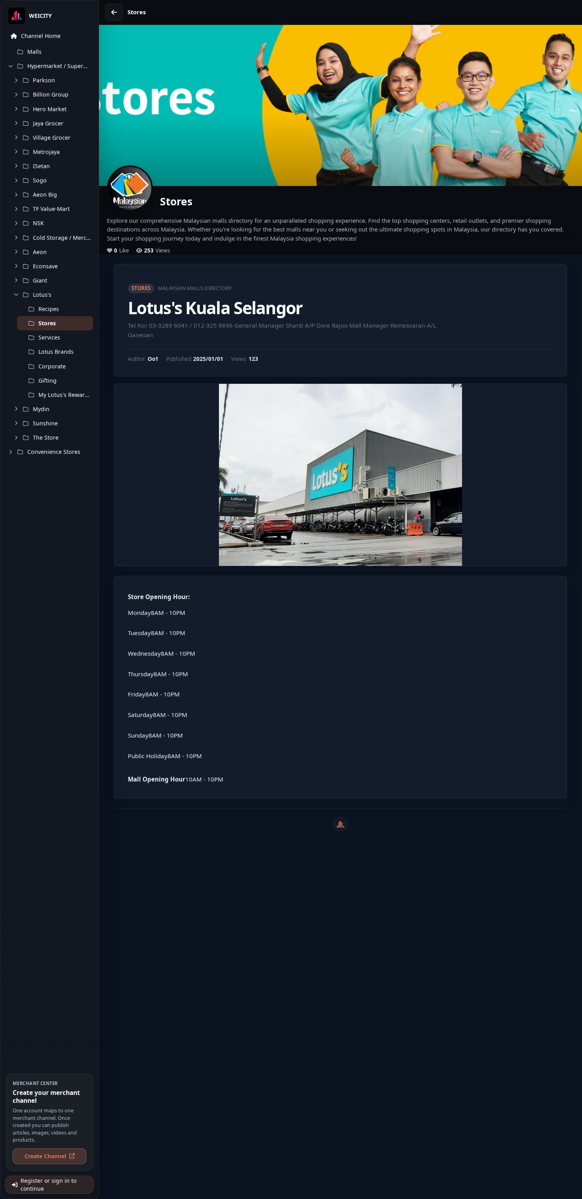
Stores (140, 288)
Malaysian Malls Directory (195, 288)
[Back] (114, 12)
